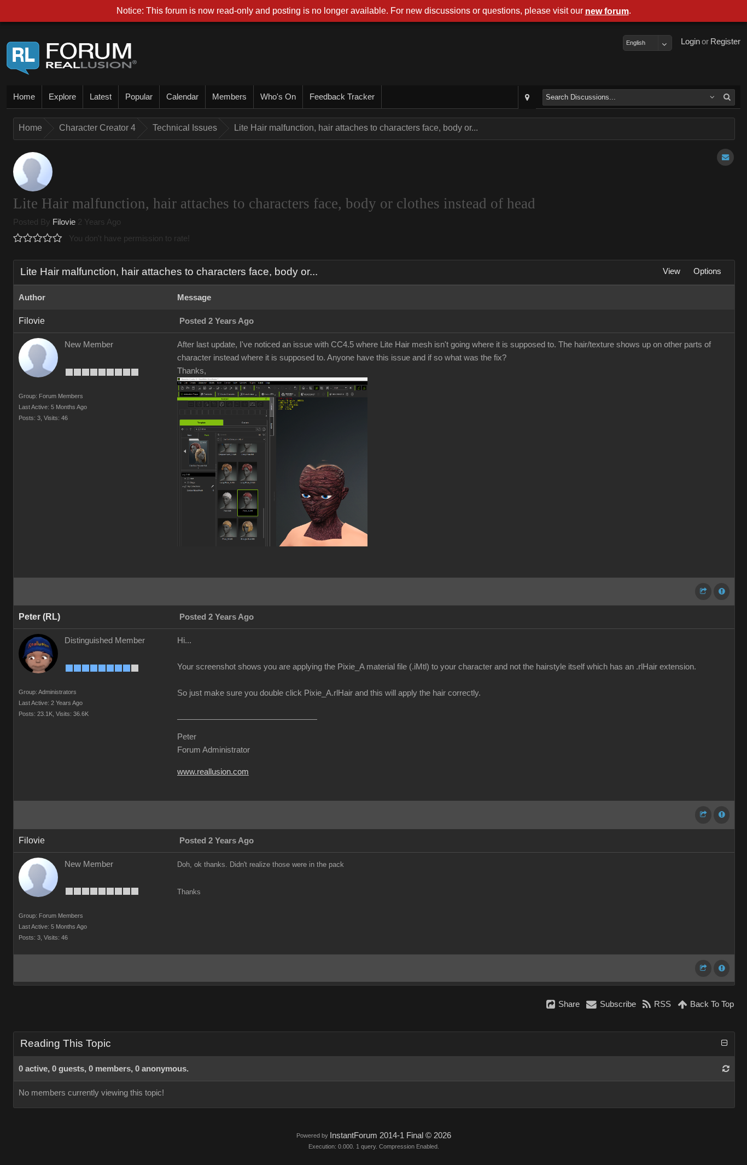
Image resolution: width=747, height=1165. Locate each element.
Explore (62, 96)
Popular (139, 96)
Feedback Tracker (342, 96)
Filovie (63, 222)
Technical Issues (185, 127)
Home (24, 96)
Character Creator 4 (97, 127)
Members (229, 96)
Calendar (182, 96)
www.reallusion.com (213, 771)
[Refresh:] (726, 1068)
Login (690, 41)
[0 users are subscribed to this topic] (725, 157)
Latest (101, 96)
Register (725, 41)
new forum (607, 11)
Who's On (278, 96)
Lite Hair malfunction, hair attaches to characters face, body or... (356, 127)
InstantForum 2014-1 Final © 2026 (390, 1135)
